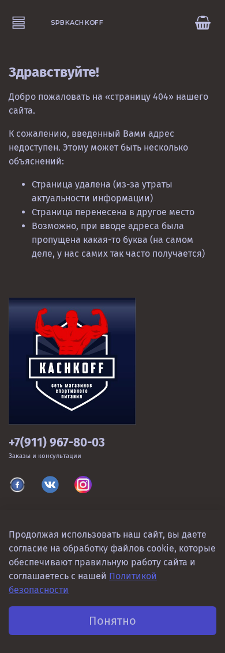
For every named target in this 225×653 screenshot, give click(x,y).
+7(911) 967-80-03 (57, 443)
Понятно (112, 621)
